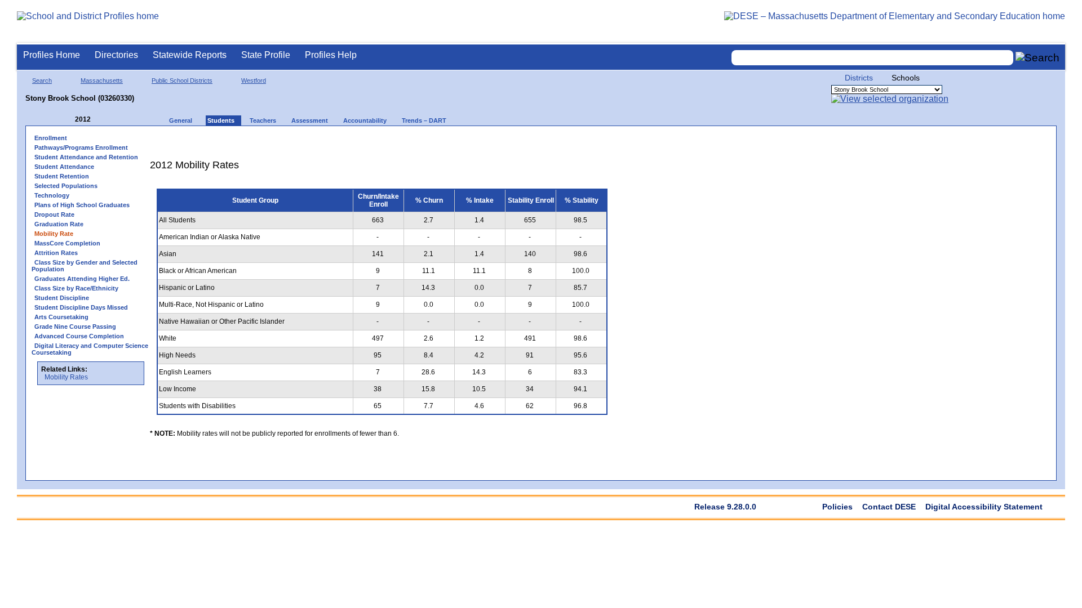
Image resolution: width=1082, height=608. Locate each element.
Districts (859, 77)
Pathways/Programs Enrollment (81, 147)
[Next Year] (106, 119)
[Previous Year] (67, 119)
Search (42, 80)
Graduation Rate (58, 224)
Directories (116, 55)
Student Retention (61, 176)
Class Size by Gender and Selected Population (85, 265)
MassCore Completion (67, 243)
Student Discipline (61, 297)
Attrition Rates (56, 252)
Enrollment (50, 138)
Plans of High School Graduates (82, 205)
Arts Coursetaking (61, 317)
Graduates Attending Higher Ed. (82, 278)
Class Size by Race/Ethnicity (76, 288)
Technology (51, 195)
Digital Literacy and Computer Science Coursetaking (90, 349)
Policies (837, 506)
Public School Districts (182, 80)
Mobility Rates (66, 377)
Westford (253, 80)
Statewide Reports (190, 55)
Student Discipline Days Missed (81, 307)
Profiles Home (51, 55)
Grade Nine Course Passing (75, 326)
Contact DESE (889, 506)
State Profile (265, 55)
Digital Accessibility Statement (984, 506)
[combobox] (872, 57)
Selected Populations (65, 185)
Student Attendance (64, 166)
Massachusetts (102, 80)
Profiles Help (331, 55)
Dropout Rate (54, 214)
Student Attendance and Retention (86, 157)
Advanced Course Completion (79, 336)
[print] (543, 141)
